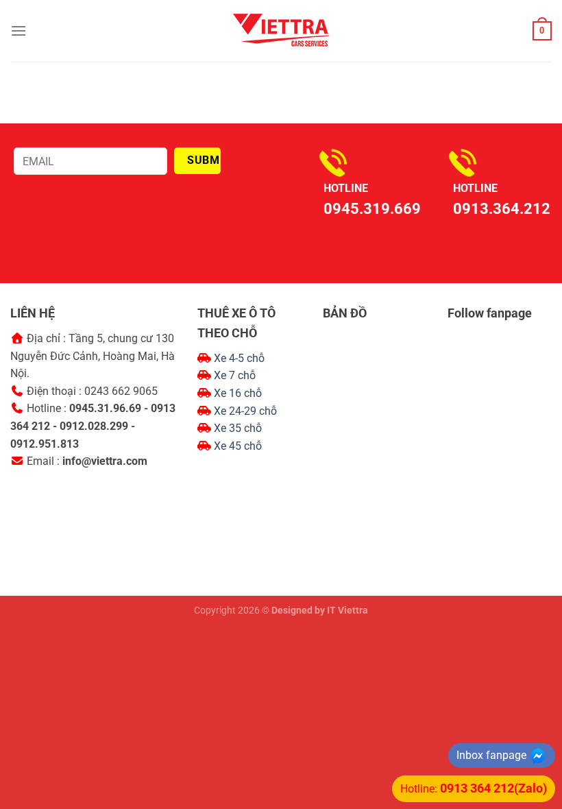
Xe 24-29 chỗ (245, 411)
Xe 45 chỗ (238, 445)
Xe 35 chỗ (238, 428)
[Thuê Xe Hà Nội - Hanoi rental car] (281, 31)
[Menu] (18, 30)
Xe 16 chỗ (238, 393)
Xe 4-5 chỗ (239, 358)
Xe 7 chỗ (235, 375)
